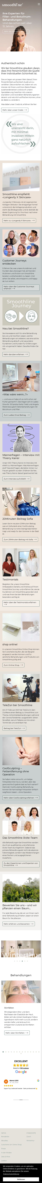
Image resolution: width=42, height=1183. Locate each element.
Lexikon (4, 1161)
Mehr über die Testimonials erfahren (20, 602)
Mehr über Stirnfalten (15, 1033)
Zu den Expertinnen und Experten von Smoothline (21, 864)
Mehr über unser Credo (13, 110)
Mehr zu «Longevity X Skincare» (17, 221)
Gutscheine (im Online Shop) (11, 1145)
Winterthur (30, 1141)
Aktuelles (4, 1141)
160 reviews (24, 1068)
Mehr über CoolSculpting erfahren (19, 798)
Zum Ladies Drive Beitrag (15, 415)
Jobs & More (5, 1157)
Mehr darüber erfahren (14, 31)
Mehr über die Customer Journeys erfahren (19, 288)
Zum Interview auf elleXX (15, 479)
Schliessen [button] (21, 1179)
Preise (3, 1149)
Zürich (29, 1137)
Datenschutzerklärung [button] (11, 1174)
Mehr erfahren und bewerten (17, 924)
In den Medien (6, 1153)
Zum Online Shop (12, 665)
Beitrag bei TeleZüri (13, 728)
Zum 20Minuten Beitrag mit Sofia (18, 540)
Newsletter (5, 1137)
